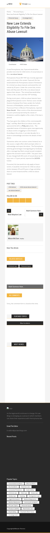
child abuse (12, 187)
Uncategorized (27, 18)
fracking (22, 496)
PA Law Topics (13, 505)
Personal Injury (18, 12)
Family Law (12, 496)
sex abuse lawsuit (16, 74)
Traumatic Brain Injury (27, 512)
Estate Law (34, 493)
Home (9, 12)
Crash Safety (30, 490)
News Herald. (11, 110)
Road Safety (12, 512)
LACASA (37, 158)
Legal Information (14, 499)
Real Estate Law (28, 508)
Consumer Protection (15, 490)
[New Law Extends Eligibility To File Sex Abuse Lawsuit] (13, 230)
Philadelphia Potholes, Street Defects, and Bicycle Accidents (29, 330)
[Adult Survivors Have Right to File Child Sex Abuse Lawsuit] (25, 277)
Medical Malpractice (30, 499)
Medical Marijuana (14, 502)
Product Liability (14, 508)
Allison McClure (16, 238)
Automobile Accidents (15, 483)
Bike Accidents (25, 323)
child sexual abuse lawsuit (28, 187)
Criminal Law (13, 266)
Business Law (25, 487)
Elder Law (24, 493)
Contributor (12, 64)
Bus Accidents (13, 487)
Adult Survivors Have (15, 287)
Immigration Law (34, 496)
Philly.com (25, 126)
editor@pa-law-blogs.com (17, 430)
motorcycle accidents (30, 502)
